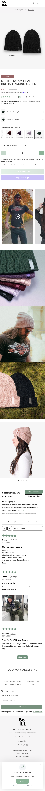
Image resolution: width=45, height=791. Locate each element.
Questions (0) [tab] (32, 522)
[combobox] (14, 145)
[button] (5, 97)
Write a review (33, 492)
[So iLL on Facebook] (18, 745)
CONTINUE (22, 707)
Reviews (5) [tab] (12, 522)
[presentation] (2, 134)
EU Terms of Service (22, 756)
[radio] (9, 134)
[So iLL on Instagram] (21, 745)
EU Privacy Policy (22, 753)
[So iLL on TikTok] (24, 745)
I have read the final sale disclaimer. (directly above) (21, 165)
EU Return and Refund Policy (22, 750)
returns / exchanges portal (22, 737)
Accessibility (23, 741)
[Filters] (9, 528)
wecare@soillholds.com (28, 733)
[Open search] (4, 528)
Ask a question (34, 496)
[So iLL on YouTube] (27, 745)
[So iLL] (15, 3)
